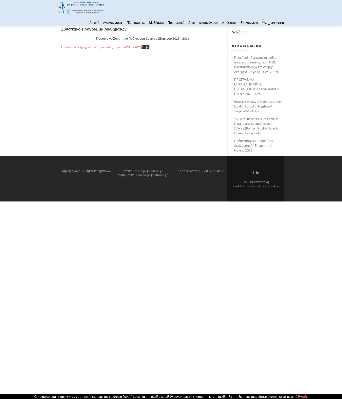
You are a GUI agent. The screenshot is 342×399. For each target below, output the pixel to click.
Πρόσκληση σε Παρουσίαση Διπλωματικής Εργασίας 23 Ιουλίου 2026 (253, 145)
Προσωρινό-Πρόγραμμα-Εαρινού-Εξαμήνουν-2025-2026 (101, 47)
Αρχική (94, 22)
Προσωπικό (176, 22)
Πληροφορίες (136, 22)
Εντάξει (303, 396)
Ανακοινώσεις (113, 22)
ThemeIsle (272, 186)
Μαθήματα (156, 22)
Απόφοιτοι (229, 22)
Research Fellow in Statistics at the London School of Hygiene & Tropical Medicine (257, 106)
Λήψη (145, 47)
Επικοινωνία (249, 22)
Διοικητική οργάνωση (203, 22)
